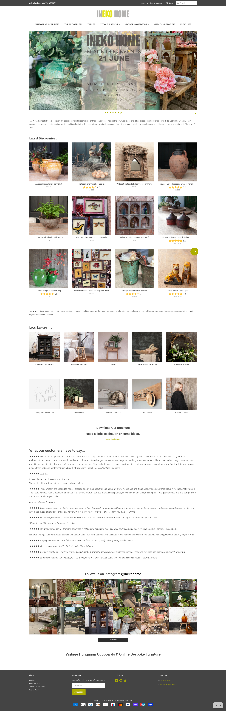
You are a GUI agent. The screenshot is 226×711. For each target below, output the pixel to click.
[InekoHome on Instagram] (124, 681)
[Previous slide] (99, 113)
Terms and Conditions (37, 687)
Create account (156, 3)
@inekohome (131, 574)
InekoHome (112, 700)
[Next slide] (127, 113)
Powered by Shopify (124, 700)
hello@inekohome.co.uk (168, 684)
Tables (91, 24)
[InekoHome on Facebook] (116, 681)
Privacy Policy (34, 683)
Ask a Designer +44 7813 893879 (42, 3)
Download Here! (113, 439)
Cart (171, 3)
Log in (143, 3)
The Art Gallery (73, 24)
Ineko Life (185, 24)
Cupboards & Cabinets (47, 24)
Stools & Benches (110, 24)
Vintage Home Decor (136, 24)
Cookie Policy (34, 690)
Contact (32, 680)
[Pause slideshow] (196, 113)
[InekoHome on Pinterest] (120, 681)
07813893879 (166, 680)
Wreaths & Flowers (164, 24)
